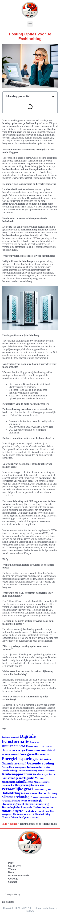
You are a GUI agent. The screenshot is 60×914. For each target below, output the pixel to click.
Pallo (4, 823)
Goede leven (14, 866)
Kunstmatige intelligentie (18, 778)
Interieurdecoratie (38, 767)
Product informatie (18, 875)
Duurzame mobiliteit (40, 750)
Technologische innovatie (17, 807)
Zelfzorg (34, 817)
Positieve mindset (29, 793)
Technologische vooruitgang (35, 811)
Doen (11, 872)
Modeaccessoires (41, 782)
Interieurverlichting (28, 770)
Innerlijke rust (20, 767)
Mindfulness (24, 781)
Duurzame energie (13, 750)
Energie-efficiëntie (33, 754)
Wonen (13, 823)
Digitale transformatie (19, 738)
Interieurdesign (10, 770)
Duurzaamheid (13, 746)
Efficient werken (10, 754)
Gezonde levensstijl (14, 763)
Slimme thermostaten (41, 797)
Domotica (34, 742)
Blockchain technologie (10, 737)
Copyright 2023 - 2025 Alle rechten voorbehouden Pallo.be (30, 909)
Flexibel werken (43, 759)
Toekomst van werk (23, 814)
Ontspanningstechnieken (29, 784)
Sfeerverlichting (47, 793)
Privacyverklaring (12, 894)
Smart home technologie (27, 800)
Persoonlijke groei (17, 789)
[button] (30, 24)
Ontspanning (8, 785)
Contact (12, 881)
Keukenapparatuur (17, 774)
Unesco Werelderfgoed (15, 817)
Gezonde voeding (40, 763)
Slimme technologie (17, 797)
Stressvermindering (37, 803)
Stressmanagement (13, 803)
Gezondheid (8, 767)
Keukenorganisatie (44, 774)
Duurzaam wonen (39, 746)
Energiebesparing (18, 758)
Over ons (13, 878)
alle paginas (8, 901)
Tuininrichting (42, 814)
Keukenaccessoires (46, 770)
